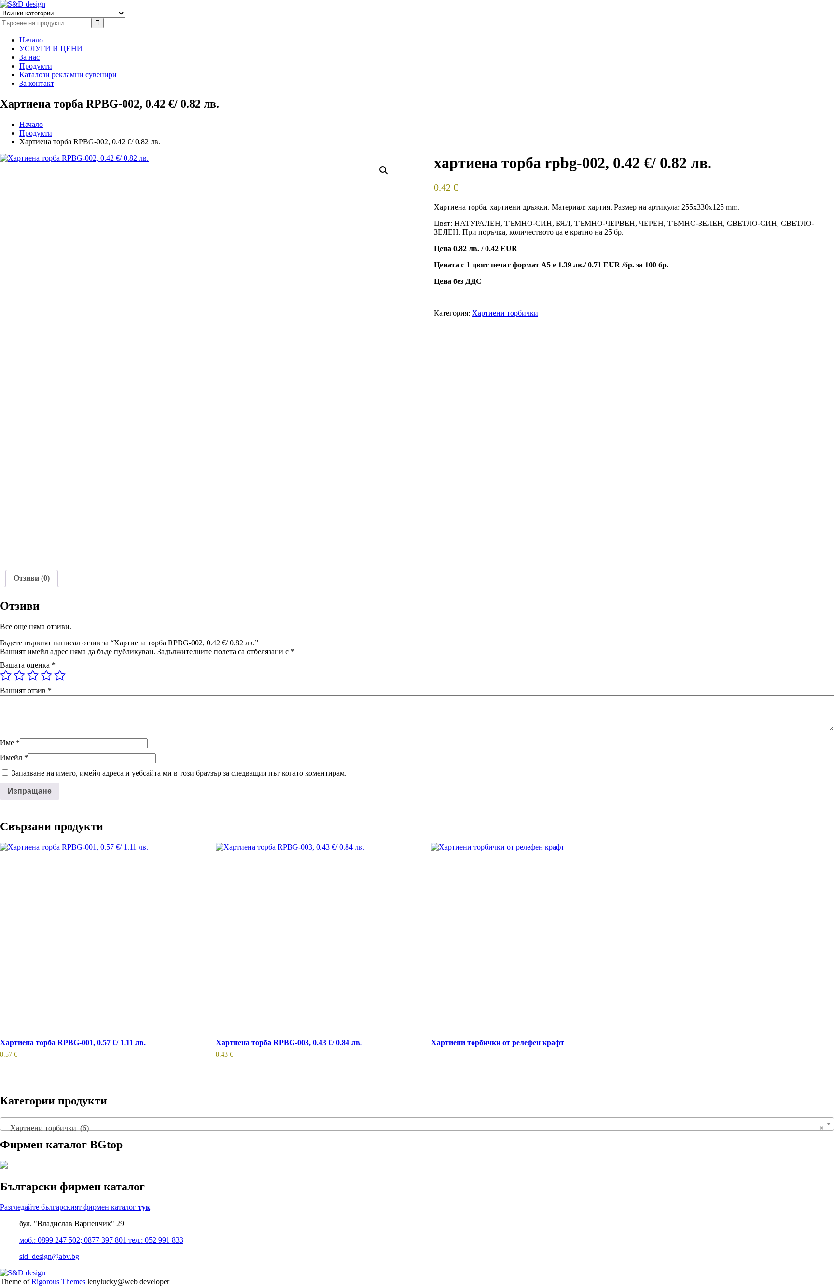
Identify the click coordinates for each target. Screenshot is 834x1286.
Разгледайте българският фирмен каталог (75, 1207)
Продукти (35, 66)
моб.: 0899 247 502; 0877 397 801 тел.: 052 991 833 (101, 1240)
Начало (31, 40)
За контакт (36, 83)
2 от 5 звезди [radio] (19, 675)
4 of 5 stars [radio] (46, 675)
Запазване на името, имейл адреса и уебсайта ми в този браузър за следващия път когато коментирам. (179, 773)
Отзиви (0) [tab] (32, 578)
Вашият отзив (26, 690)
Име (10, 743)
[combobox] (417, 1124)
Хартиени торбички (505, 313)
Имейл (14, 758)
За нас (29, 57)
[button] (383, 170)
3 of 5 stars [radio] (33, 675)
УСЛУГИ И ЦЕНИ (51, 48)
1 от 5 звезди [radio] (6, 675)
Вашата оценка (28, 665)
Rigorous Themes (58, 1281)
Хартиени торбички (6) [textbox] (414, 1128)
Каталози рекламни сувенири (68, 74)
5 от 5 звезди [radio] (60, 675)
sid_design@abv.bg (49, 1256)
